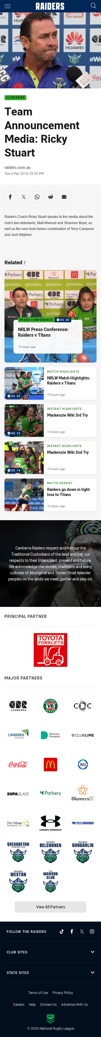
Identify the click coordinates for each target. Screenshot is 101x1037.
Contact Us (48, 1004)
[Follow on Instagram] (92, 931)
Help (32, 1004)
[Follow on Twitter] (82, 931)
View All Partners (50, 906)
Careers (18, 1004)
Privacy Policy (62, 992)
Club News (15, 98)
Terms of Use (38, 992)
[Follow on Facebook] (72, 931)
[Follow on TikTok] (61, 931)
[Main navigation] (7, 6)
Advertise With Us (74, 1004)
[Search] (93, 6)
